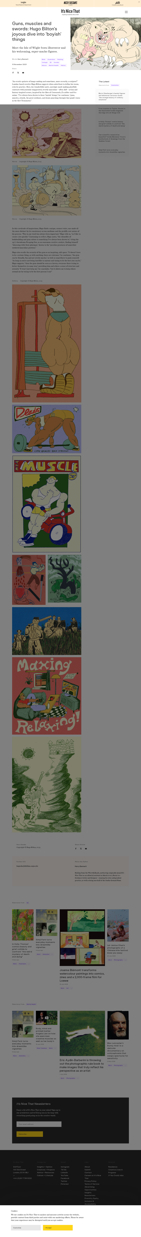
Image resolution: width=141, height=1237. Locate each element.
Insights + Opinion (44, 1167)
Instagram (65, 1167)
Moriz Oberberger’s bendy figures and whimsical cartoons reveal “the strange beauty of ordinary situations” (112, 96)
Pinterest (65, 1184)
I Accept (48, 1227)
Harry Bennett (23, 59)
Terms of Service (92, 1184)
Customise (17, 1227)
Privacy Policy (90, 1181)
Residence (112, 1167)
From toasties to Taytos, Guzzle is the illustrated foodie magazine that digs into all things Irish (112, 110)
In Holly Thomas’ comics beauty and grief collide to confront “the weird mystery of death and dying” (112, 124)
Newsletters (90, 1195)
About (87, 1167)
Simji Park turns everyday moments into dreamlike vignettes (112, 151)
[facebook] (13, 73)
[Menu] (126, 12)
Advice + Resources (45, 1172)
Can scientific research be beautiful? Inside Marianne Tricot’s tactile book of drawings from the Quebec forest (112, 138)
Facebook (65, 1178)
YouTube (64, 1175)
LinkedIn (64, 1172)
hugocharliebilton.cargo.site (27, 866)
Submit (88, 1170)
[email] (23, 73)
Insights (88, 1193)
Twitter (64, 1181)
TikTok (64, 1170)
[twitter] (18, 73)
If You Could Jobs (116, 1175)
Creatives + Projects (46, 1170)
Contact (88, 1172)
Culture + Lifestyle (45, 1175)
